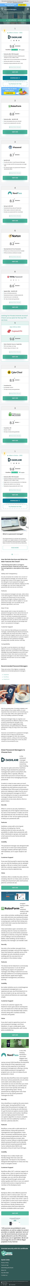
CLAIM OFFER (22, 5)
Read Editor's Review (15, 67)
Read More (15, 548)
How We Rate (5, 1273)
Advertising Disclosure (7, 1267)
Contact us (4, 1275)
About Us (3, 1270)
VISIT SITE (15, 888)
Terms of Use (4, 1265)
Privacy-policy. (5, 1282)
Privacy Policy (5, 1262)
